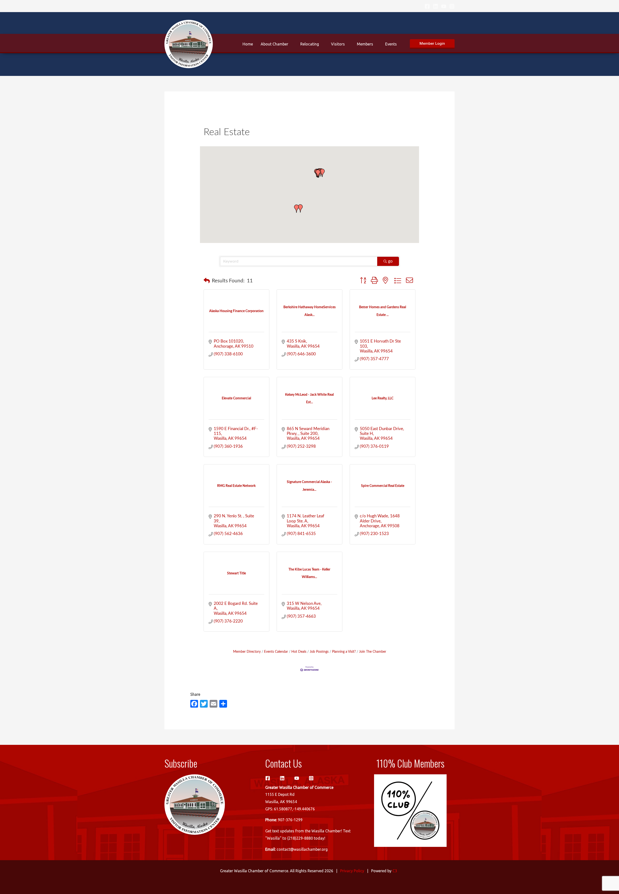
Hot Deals (298, 651)
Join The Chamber (372, 651)
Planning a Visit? (344, 651)
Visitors (338, 44)
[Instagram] (452, 6)
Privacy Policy (352, 871)
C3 (394, 871)
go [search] (390, 261)
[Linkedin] (435, 6)
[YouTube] (443, 6)
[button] (432, 44)
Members (365, 44)
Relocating (309, 44)
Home (248, 44)
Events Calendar (276, 651)
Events (391, 44)
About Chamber (274, 44)
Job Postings (319, 651)
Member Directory (247, 651)
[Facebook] (427, 6)
